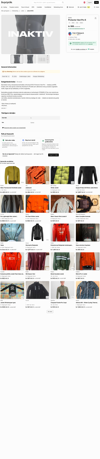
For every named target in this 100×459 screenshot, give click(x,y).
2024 (73, 22)
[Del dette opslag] (95, 18)
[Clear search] (63, 2)
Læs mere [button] (90, 44)
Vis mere (50, 311)
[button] (4, 192)
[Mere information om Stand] (8, 76)
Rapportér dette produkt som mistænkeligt (15, 128)
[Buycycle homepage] (6, 2)
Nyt (77, 22)
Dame (81, 22)
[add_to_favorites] (98, 240)
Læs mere (3, 108)
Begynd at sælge (53, 155)
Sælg (96, 2)
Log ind (90, 2)
